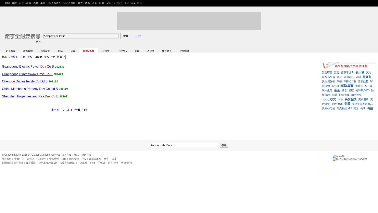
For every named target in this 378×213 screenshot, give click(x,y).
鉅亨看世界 (347, 72)
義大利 (360, 72)
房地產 (150, 51)
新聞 (7, 3)
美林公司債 (328, 108)
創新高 (359, 85)
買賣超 (367, 76)
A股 (49, 3)
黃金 (339, 77)
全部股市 (13, 57)
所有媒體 (28, 51)
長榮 (370, 108)
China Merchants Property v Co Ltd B (30, 89)
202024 (63, 89)
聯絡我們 (54, 158)
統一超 (368, 85)
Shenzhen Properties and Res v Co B (30, 96)
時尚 (139, 3)
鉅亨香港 (31, 162)
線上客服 (66, 154)
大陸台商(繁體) (67, 162)
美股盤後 (351, 99)
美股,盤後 (337, 103)
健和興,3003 (363, 90)
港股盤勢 (363, 81)
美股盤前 (363, 99)
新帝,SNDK (328, 77)
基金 (94, 3)
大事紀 (30, 158)
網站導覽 (74, 158)
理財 (101, 3)
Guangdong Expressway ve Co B (27, 74)
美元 (356, 108)
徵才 (114, 158)
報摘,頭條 (347, 85)
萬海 (368, 72)
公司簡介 (107, 51)
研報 (72, 51)
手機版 (101, 162)
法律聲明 (41, 158)
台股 (21, 3)
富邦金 (335, 85)
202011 (64, 96)
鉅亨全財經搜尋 (17, 34)
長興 (362, 108)
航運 (334, 94)
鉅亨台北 (18, 162)
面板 (340, 99)
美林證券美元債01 (362, 103)
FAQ (84, 158)
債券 (87, 3)
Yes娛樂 (82, 162)
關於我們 (6, 158)
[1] (63, 109)
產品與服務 (95, 158)
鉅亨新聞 (10, 51)
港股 (35, 3)
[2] (68, 109)
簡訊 (76, 154)
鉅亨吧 (123, 51)
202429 (58, 74)
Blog (132, 3)
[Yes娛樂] (339, 155)
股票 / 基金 (88, 51)
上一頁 (55, 109)
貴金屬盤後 (328, 81)
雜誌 (14, 3)
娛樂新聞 (45, 51)
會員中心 (19, 158)
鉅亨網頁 (167, 51)
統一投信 (327, 90)
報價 (56, 3)
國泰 (344, 90)
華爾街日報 (350, 81)
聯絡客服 (86, 154)
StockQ (65, 3)
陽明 (358, 77)
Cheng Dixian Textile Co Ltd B (25, 81)
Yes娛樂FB (126, 162)
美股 (42, 3)
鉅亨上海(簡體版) (48, 162)
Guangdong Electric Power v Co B (28, 66)
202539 (59, 66)
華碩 (339, 81)
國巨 (351, 90)
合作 (64, 158)
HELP (138, 36)
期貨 (80, 3)
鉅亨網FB (113, 162)
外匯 (73, 3)
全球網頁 (184, 51)
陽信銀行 (349, 77)
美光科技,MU (344, 108)
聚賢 (336, 72)
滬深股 (38, 57)
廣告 (106, 158)
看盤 (28, 3)
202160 (53, 81)
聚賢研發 (327, 72)
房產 (108, 3)
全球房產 (118, 3)
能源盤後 (344, 94)
